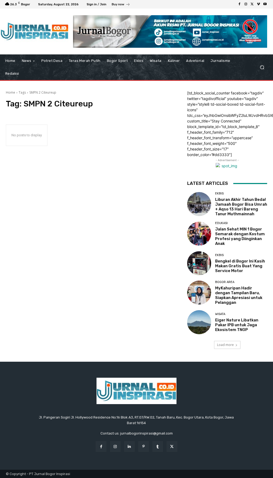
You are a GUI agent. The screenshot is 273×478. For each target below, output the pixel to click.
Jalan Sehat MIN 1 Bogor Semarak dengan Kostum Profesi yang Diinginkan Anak (240, 236)
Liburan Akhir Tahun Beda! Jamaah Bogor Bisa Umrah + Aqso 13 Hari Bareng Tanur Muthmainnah (241, 206)
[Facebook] (239, 4)
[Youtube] (265, 4)
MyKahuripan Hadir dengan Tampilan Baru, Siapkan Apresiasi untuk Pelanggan (238, 295)
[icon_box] (121, 5)
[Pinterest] (143, 446)
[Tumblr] (157, 446)
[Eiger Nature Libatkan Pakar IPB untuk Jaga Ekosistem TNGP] (199, 322)
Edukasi (221, 223)
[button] (262, 67)
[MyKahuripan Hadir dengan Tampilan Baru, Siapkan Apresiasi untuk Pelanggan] (199, 293)
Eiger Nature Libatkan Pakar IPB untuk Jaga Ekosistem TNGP (236, 325)
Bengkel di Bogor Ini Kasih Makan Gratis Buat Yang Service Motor (240, 266)
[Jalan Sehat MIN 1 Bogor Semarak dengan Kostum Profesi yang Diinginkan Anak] (199, 234)
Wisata (220, 314)
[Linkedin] (129, 446)
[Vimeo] (258, 4)
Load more (225, 344)
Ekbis (219, 193)
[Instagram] (246, 4)
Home (10, 92)
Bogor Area (224, 282)
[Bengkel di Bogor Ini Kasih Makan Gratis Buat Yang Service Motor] (199, 263)
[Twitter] (252, 4)
